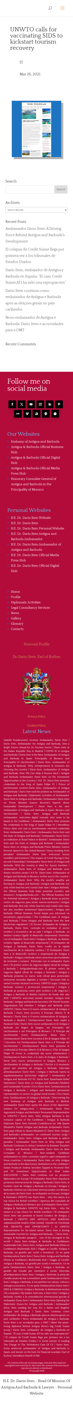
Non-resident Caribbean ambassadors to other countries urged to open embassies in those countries (36, 1157)
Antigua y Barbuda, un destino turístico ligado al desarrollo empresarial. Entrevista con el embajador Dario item (36, 935)
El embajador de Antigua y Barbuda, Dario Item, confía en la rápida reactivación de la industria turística (36, 947)
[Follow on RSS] (36, 414)
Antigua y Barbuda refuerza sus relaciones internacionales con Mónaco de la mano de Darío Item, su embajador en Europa (36, 1190)
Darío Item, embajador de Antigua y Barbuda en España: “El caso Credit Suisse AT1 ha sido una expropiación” (35, 276)
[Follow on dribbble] (55, 414)
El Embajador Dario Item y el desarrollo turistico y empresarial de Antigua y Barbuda (36, 954)
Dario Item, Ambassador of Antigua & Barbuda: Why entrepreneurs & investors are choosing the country (36, 766)
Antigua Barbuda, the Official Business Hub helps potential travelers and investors (36, 891)
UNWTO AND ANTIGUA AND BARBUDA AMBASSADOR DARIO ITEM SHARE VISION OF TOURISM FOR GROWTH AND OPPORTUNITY (36, 1223)
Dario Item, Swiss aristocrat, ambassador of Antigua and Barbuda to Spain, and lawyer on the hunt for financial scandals (36, 1348)
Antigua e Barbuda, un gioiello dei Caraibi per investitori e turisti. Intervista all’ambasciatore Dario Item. (36, 1271)
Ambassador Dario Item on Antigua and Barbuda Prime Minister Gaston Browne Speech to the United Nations (36, 847)
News (15, 613)
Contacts (17, 629)
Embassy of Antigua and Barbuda (35, 441)
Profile (15, 597)
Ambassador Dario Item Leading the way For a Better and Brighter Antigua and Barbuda (36, 1308)
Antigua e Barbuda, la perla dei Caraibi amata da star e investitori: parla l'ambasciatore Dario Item (36, 1278)
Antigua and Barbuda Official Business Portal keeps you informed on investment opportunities (36, 913)
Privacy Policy (36, 716)
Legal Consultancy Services (30, 608)
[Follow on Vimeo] (27, 414)
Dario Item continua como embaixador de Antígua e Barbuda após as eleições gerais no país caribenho (36, 1315)
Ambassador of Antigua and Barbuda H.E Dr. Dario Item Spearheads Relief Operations (36, 1079)
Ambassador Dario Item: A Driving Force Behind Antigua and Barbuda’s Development (35, 235)
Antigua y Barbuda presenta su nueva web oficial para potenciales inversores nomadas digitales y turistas (36, 976)
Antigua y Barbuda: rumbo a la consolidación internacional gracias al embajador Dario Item (36, 1297)
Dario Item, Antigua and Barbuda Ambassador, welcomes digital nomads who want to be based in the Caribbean (36, 818)
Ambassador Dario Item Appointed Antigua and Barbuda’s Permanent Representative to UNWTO (36, 1112)
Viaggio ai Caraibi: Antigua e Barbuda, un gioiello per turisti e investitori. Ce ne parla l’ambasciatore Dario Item (36, 1253)
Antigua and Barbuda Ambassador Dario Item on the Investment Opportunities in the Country (36, 777)
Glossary (17, 624)
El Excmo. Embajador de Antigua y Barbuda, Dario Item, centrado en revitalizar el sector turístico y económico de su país (36, 928)
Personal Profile (36, 644)
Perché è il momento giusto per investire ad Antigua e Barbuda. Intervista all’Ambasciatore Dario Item (36, 1068)
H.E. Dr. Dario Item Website (31, 518)
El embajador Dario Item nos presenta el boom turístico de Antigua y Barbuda (36, 1216)
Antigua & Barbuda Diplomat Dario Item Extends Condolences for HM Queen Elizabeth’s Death (36, 1124)
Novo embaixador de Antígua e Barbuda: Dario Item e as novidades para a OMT (34, 324)
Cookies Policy (36, 725)
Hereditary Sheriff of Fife (26, 1355)
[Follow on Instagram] (40, 404)
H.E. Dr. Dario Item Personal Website (37, 528)
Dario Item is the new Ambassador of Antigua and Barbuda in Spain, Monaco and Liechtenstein (36, 810)
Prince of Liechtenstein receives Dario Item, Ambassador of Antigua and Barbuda (36, 788)
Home (15, 592)
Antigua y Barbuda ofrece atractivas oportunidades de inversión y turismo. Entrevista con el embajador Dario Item (36, 961)
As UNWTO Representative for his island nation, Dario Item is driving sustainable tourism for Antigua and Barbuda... (36, 1230)
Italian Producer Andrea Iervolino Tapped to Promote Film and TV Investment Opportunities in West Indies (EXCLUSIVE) (36, 1171)
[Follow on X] (22, 404)
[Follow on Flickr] (18, 414)
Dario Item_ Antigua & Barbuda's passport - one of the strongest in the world (36, 1238)
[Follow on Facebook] (12, 404)
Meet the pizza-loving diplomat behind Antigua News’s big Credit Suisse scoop (36, 1326)
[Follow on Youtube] (31, 404)
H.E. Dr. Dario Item (24, 523)
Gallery (16, 618)
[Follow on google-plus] (46, 414)
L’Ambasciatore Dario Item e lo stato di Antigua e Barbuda (36, 1057)
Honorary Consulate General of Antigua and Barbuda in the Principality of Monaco (33, 484)
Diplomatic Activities (26, 602)
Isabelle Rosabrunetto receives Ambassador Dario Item (35, 740)
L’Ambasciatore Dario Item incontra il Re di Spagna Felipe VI (36, 1038)
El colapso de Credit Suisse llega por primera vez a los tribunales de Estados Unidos (34, 255)
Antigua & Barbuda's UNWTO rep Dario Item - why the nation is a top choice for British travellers (36, 1197)
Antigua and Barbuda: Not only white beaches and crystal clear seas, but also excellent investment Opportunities (36, 906)
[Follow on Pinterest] (59, 404)
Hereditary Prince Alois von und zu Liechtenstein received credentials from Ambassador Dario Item (36, 829)
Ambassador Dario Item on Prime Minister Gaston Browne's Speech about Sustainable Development (36, 803)
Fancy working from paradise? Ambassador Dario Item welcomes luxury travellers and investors (36, 854)
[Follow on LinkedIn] (50, 404)
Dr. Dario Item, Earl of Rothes (36, 657)
